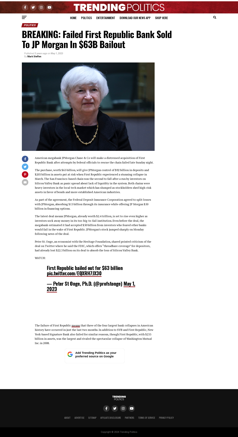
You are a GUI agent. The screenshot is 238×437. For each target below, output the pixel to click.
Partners (129, 417)
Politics (86, 18)
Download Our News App (135, 18)
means (76, 325)
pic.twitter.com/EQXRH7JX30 (74, 273)
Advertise (79, 417)
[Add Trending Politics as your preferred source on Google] (95, 362)
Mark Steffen (34, 56)
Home (73, 18)
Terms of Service (146, 417)
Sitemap (92, 417)
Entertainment (105, 18)
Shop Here (161, 18)
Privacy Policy (166, 417)
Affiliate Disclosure (110, 417)
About (67, 417)
